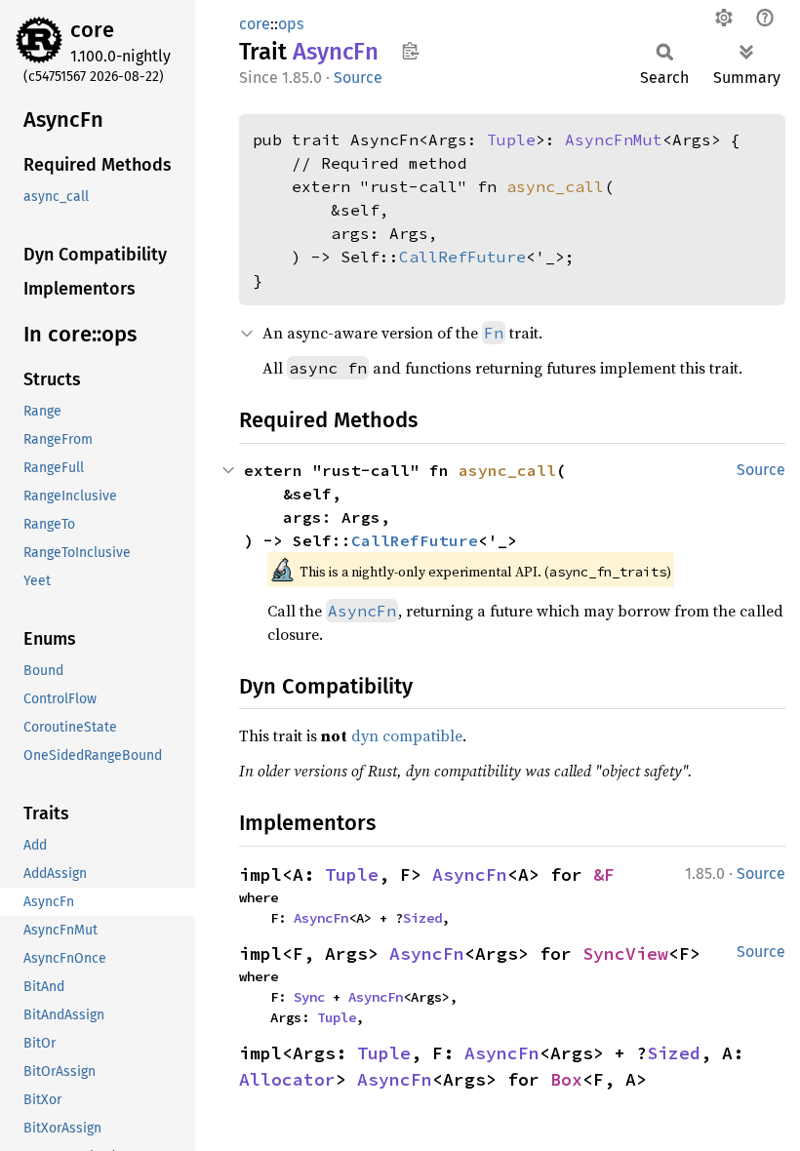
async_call (555, 186)
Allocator (287, 1079)
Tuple (511, 139)
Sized (422, 918)
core (92, 30)
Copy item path (410, 50)
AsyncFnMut (613, 139)
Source (358, 77)
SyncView (625, 953)
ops (290, 24)
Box (566, 1079)
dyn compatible (406, 735)
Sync (309, 997)
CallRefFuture (462, 256)
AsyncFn (469, 874)
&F (604, 874)
